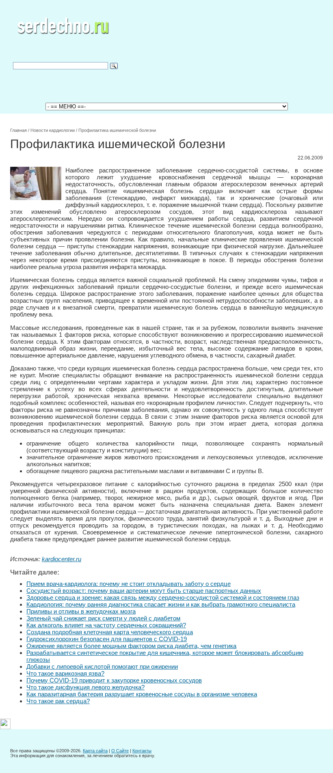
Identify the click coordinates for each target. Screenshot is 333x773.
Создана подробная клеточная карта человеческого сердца (109, 632)
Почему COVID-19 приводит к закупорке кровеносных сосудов (114, 680)
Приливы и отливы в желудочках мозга (81, 611)
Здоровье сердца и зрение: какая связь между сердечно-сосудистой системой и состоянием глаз (162, 597)
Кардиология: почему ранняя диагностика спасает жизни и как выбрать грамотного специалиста (160, 604)
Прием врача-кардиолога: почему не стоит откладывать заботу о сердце (128, 583)
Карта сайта (95, 750)
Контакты (141, 750)
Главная (18, 130)
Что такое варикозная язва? (65, 673)
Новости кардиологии (52, 130)
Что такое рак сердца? (58, 701)
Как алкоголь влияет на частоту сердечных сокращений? (106, 625)
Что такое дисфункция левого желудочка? (85, 687)
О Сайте (120, 750)
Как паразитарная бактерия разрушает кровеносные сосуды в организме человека (141, 694)
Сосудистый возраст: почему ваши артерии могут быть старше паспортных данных (143, 590)
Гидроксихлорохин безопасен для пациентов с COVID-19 (106, 638)
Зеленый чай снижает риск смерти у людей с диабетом (103, 618)
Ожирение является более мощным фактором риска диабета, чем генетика (131, 645)
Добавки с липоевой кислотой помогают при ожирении (102, 666)
